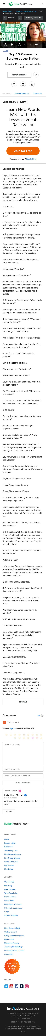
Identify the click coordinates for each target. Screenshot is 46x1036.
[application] (23, 35)
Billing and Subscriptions (14, 936)
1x (27, 44)
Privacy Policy (17, 1022)
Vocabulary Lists (11, 850)
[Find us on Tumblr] (22, 986)
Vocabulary (7, 93)
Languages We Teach (13, 904)
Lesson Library (7, 11)
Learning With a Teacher (14, 950)
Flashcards (8, 847)
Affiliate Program (11, 915)
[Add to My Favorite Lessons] (14, 84)
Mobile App (8, 869)
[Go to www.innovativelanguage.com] (23, 1008)
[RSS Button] (4, 722)
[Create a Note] (23, 84)
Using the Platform (11, 943)
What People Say (11, 893)
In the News (9, 900)
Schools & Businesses (13, 908)
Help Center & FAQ (12, 928)
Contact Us (8, 954)
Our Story (8, 886)
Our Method (9, 882)
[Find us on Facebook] (17, 986)
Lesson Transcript (22, 93)
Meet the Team (10, 889)
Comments (37, 93)
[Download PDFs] (32, 84)
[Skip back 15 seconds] (5, 44)
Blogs (6, 912)
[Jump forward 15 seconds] (19, 44)
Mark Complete (19, 75)
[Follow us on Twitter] (6, 986)
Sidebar (33, 18)
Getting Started (10, 932)
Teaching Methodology (13, 947)
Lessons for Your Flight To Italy (26, 11)
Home (6, 839)
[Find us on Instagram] (27, 986)
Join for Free (23, 151)
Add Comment (23, 783)
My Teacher (9, 865)
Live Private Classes (12, 854)
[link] (5, 18)
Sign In (12, 728)
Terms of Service (34, 1029)
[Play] (12, 44)
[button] (42, 4)
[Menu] (4, 4)
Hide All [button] (23, 702)
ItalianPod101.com (23, 1018)
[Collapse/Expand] (23, 715)
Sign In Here (31, 159)
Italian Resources (11, 862)
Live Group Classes (12, 858)
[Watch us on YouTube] (11, 986)
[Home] (20, 6)
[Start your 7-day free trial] (12, 966)
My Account (9, 939)
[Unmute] (36, 44)
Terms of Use (29, 1022)
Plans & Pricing (10, 897)
